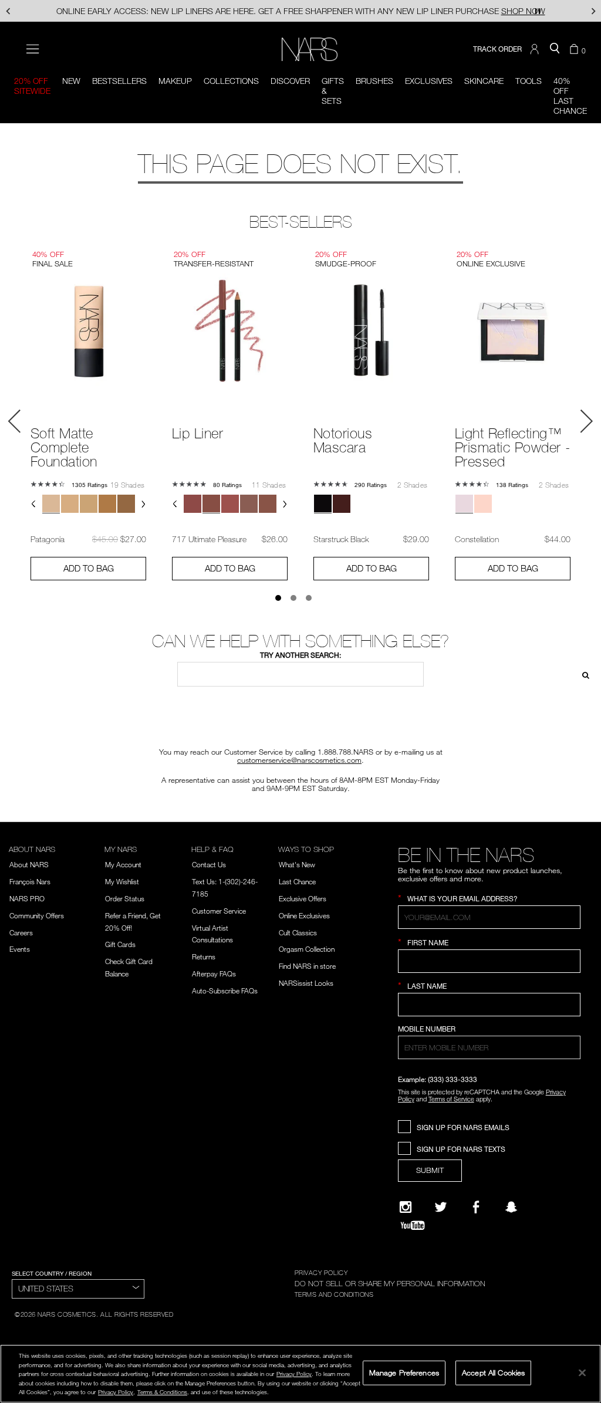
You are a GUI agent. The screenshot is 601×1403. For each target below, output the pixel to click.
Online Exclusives (304, 915)
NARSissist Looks (306, 983)
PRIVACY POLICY (321, 1272)
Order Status (124, 898)
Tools (528, 81)
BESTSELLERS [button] (119, 81)
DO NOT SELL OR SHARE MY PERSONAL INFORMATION (390, 1283)
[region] (300, 1373)
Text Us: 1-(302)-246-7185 (225, 887)
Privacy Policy (294, 1373)
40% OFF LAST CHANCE (570, 96)
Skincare (484, 81)
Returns (203, 956)
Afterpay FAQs (214, 973)
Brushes (374, 81)
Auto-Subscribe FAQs (225, 990)
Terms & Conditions (162, 1391)
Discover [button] (290, 81)
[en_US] (582, 674)
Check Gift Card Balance (129, 967)
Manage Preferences (404, 1372)
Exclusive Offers (302, 898)
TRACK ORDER (497, 49)
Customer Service (219, 910)
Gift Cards (120, 944)
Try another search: (300, 655)
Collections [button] (231, 81)
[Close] (582, 1372)
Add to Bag (88, 568)
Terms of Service (451, 1099)
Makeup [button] (175, 81)
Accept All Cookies (493, 1372)
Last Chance (297, 881)
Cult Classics (298, 932)
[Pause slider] (537, 11)
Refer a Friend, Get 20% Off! (133, 921)
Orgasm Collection (307, 949)
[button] (536, 49)
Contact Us (209, 864)
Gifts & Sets (333, 91)
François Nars (29, 881)
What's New (297, 864)
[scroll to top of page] (582, 1315)
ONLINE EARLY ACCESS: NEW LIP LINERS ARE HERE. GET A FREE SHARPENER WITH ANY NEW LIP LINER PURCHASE (300, 11)
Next (586, 421)
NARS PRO (27, 898)
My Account (123, 864)
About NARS (29, 864)
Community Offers (36, 915)
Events (19, 949)
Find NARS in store (307, 966)
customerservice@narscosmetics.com (299, 760)
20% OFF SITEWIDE (32, 86)
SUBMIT (430, 1170)
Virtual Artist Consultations (212, 934)
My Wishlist (122, 881)
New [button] (71, 81)
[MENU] (32, 49)
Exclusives (429, 81)
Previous (14, 421)
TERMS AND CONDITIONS (334, 1294)
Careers (21, 932)
